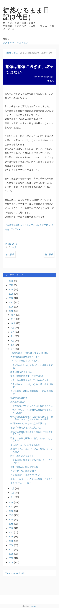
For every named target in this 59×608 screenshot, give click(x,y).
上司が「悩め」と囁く (21, 483)
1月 (13, 496)
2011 (11, 532)
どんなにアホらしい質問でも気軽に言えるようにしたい (31, 411)
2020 (11, 306)
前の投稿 (49, 254)
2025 (11, 285)
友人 (16, 52)
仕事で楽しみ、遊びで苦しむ (24, 466)
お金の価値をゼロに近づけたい (25, 474)
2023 (11, 293)
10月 (13, 323)
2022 (11, 297)
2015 (11, 515)
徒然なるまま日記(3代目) (26, 13)
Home (8, 52)
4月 (13, 348)
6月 (13, 340)
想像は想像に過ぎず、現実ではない (27, 375)
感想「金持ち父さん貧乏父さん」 (26, 427)
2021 (11, 302)
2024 (11, 289)
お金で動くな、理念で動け (23, 470)
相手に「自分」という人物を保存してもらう (31, 479)
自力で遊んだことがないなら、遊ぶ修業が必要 (31, 385)
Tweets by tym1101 (14, 573)
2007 (11, 549)
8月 (13, 331)
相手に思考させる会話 (21, 371)
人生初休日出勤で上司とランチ (25, 356)
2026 (11, 280)
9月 (13, 327)
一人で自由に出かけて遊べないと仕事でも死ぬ (31, 366)
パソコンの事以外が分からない (25, 360)
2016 (11, 510)
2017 (11, 506)
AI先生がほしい (17, 401)
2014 (11, 519)
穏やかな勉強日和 (18, 397)
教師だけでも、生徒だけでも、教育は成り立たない (31, 450)
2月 (13, 492)
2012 (11, 527)
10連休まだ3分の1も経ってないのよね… (29, 352)
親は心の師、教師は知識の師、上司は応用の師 (31, 392)
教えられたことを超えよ (22, 455)
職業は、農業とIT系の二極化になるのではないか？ (31, 439)
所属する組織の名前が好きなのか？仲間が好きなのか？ (31, 433)
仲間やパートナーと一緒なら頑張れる (28, 423)
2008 (11, 545)
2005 (11, 558)
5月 (13, 344)
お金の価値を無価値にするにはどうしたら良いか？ (31, 461)
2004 (11, 562)
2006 (11, 553)
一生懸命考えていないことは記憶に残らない (31, 405)
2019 (11, 310)
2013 (11, 523)
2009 (11, 540)
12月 (13, 314)
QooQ (33, 605)
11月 (13, 318)
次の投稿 (10, 254)
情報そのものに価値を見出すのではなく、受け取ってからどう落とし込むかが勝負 (31, 418)
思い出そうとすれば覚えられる (25, 444)
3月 (13, 488)
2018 (11, 502)
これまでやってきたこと (16, 42)
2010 (11, 536)
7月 (13, 335)
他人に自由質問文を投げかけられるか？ (29, 380)
